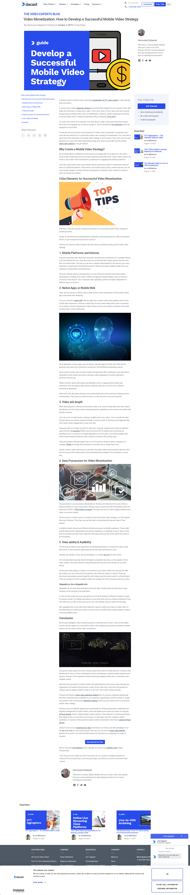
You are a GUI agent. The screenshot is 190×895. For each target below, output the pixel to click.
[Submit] (126, 3)
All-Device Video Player (40, 857)
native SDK (78, 300)
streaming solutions (83, 108)
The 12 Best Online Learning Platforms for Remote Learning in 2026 (155, 150)
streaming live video (83, 728)
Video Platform (48, 4)
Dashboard (147, 4)
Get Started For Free (95, 742)
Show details (38, 882)
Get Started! (151, 106)
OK (167, 874)
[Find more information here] (169, 863)
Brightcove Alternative (68, 861)
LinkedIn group (111, 748)
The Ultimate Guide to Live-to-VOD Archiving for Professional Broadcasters (156, 164)
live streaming (117, 124)
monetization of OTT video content (105, 100)
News (113, 861)
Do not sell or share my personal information (167, 886)
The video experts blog (42, 14)
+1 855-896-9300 (134, 7)
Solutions (62, 4)
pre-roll (106, 555)
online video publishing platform (87, 695)
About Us (114, 857)
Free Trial (160, 4)
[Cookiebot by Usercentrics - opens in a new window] (18, 890)
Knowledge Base (92, 861)
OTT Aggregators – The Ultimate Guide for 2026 (153, 136)
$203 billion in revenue (83, 509)
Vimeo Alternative (66, 857)
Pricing (86, 4)
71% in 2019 (111, 117)
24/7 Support (90, 857)
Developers (75, 4)
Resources (96, 4)
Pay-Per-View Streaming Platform (44, 861)
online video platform (67, 144)
